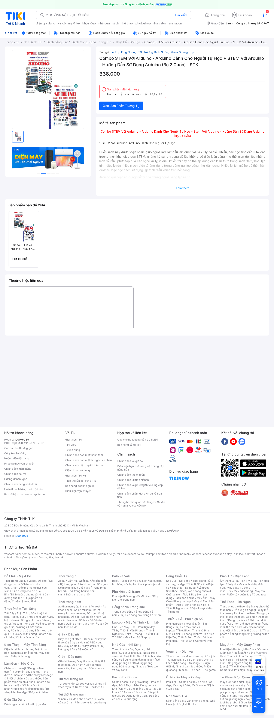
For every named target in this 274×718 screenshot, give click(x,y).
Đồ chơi (42, 580)
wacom (196, 554)
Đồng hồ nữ (134, 611)
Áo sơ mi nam (82, 610)
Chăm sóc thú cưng (124, 682)
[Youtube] (233, 441)
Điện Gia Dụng (14, 699)
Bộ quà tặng (130, 699)
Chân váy (84, 587)
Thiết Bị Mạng (133, 634)
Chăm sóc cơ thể (22, 675)
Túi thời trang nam (71, 694)
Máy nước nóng (243, 591)
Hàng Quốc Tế (176, 576)
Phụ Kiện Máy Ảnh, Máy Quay (238, 649)
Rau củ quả (18, 616)
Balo (115, 580)
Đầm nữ (72, 580)
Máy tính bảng (21, 656)
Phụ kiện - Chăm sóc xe (181, 682)
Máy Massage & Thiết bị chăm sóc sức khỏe (28, 676)
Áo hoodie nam (75, 613)
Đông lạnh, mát (30, 620)
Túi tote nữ (81, 687)
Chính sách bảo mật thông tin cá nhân (88, 460)
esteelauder (31, 554)
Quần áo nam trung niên (80, 623)
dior (18, 554)
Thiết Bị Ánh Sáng (244, 652)
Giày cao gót (66, 639)
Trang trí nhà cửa (122, 649)
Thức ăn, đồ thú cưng (24, 634)
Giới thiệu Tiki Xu (75, 475)
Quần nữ (84, 580)
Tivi (229, 591)
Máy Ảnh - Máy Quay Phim (240, 644)
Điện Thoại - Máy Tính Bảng (25, 644)
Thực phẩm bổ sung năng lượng (245, 632)
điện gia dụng (45, 23)
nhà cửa (104, 23)
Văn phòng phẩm (197, 700)
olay (229, 554)
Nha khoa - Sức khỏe (189, 666)
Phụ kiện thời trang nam (135, 598)
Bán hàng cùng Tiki (129, 444)
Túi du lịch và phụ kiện (133, 580)
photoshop (143, 23)
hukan (34, 557)
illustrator (159, 23)
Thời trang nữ (68, 576)
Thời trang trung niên (78, 594)
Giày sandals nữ (79, 642)
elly (112, 554)
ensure (80, 554)
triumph (150, 554)
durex (90, 554)
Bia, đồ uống (17, 627)
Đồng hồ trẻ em (152, 615)
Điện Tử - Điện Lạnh (235, 576)
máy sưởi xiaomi (248, 695)
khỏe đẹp (89, 23)
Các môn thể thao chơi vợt (244, 625)
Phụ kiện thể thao (244, 613)
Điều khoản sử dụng (77, 470)
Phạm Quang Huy (182, 52)
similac (238, 554)
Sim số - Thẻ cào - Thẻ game (197, 670)
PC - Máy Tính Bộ (129, 637)
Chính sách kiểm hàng (17, 468)
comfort (250, 554)
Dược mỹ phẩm (38, 692)
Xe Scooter (199, 685)
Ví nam (62, 699)
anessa (207, 554)
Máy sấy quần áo (239, 594)
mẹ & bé (74, 23)
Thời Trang (199, 580)
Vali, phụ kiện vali (150, 584)
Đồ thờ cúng (126, 666)
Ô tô (187, 685)
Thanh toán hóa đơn (178, 656)
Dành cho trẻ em (22, 630)
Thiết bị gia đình (37, 704)
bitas (260, 554)
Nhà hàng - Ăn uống (186, 663)
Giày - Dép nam (70, 656)
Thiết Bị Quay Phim (242, 666)
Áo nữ (61, 580)
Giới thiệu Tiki (73, 439)
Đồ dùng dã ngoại (245, 610)
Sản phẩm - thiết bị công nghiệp (190, 603)
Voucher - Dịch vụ (179, 651)
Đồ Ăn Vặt (126, 692)
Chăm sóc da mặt (15, 668)
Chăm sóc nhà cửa (27, 637)
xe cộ (62, 23)
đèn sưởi (238, 682)
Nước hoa (18, 688)
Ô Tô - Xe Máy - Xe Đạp (183, 677)
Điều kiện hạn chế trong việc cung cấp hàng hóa (140, 468)
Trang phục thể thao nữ (234, 606)
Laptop (146, 637)
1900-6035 (22, 439)
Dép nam (77, 664)
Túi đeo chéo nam (80, 699)
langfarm (22, 557)
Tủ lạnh (232, 584)
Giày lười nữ (90, 646)
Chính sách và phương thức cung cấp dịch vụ (140, 486)
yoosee (219, 554)
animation (175, 23)
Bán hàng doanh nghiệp (80, 485)
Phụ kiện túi (97, 687)
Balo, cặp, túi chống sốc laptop (137, 582)
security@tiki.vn (35, 494)
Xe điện (202, 682)
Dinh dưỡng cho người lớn (26, 594)
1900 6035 (21, 535)
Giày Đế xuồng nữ (82, 649)
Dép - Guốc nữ (85, 639)
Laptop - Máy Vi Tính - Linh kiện (136, 622)
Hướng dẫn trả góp (15, 479)
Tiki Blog (70, 444)
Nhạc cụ (141, 666)
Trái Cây (9, 613)
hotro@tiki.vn (36, 489)
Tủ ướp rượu (259, 594)
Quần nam (82, 606)
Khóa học (198, 656)
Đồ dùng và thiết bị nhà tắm (137, 659)
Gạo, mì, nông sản (24, 623)
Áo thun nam (66, 606)
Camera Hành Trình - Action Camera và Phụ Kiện (243, 656)
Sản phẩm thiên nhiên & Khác (26, 680)
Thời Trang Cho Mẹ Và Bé (20, 580)
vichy (43, 557)
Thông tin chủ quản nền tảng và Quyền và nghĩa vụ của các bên (141, 504)
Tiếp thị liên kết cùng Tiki (81, 480)
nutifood (163, 554)
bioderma (102, 554)
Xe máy (177, 685)
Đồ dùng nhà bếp (14, 704)
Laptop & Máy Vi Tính (195, 601)
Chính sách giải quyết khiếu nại (84, 465)
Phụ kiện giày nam (77, 668)
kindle (174, 554)
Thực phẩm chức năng (25, 671)
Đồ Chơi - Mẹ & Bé (17, 576)
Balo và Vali (121, 576)
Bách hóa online (185, 598)
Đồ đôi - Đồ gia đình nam (86, 616)
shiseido (9, 557)
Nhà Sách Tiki (176, 696)
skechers (130, 554)
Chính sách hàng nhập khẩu (21, 484)
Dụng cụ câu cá (237, 620)
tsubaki (59, 557)
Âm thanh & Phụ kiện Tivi (235, 580)
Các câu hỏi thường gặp (18, 448)
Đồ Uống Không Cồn (134, 695)
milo (119, 554)
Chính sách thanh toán (131, 474)
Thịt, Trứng (23, 613)
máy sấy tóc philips (247, 685)
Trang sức (118, 611)
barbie (60, 554)
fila (51, 557)
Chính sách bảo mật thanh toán (84, 455)
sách (115, 23)
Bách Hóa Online (124, 677)
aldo (141, 554)
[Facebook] (224, 441)
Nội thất (130, 656)
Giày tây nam (85, 661)
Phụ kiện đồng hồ (130, 615)
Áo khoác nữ (87, 584)
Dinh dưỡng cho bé (23, 591)
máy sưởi (225, 682)
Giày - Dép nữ (68, 634)
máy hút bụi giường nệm (242, 697)
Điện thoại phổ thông (24, 652)
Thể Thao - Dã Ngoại (236, 602)
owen (69, 554)
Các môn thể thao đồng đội (244, 623)
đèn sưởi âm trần (238, 706)
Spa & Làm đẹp (192, 659)
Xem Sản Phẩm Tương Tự (121, 106)
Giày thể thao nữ (251, 630)
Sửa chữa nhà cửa (130, 652)
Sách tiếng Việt (175, 700)
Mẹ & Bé (189, 594)
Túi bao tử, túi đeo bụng (91, 702)
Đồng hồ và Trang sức (128, 607)
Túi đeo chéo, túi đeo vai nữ (75, 683)
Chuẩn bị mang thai (24, 601)
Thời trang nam (69, 602)
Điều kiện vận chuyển (78, 491)
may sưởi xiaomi (239, 692)
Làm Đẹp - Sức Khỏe (19, 663)
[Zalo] (241, 441)
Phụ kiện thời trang (126, 591)
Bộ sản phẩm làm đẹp (26, 690)
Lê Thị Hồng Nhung (124, 52)
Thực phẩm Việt (36, 616)
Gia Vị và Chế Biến (130, 688)
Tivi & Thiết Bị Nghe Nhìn (188, 606)
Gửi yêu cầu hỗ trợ (15, 453)
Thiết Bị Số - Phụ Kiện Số (184, 619)
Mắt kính (146, 596)
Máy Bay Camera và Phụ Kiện (243, 668)
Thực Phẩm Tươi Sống (20, 608)
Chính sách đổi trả (15, 473)
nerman (185, 554)
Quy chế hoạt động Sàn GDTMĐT (138, 439)
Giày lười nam (66, 661)
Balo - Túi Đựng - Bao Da (243, 659)
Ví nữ (98, 683)
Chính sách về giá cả (130, 461)
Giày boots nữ (72, 646)
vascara (9, 554)
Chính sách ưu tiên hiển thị (133, 479)
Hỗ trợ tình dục (35, 688)
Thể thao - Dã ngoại (183, 587)
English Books (187, 704)
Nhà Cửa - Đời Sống (126, 644)
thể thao (127, 23)
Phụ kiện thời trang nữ (125, 596)
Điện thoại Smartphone (18, 649)
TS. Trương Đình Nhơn (154, 52)
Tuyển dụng (72, 449)
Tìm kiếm (181, 15)
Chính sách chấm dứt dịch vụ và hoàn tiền (140, 495)
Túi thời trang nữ (70, 679)
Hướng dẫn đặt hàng (16, 458)
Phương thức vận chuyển (19, 463)
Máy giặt (232, 587)
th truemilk (47, 554)
